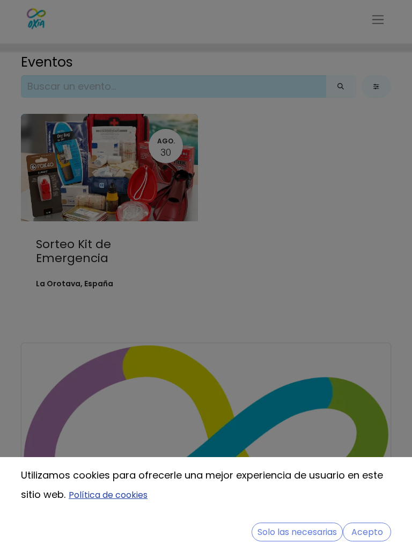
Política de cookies (108, 495)
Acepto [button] (367, 532)
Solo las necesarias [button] (297, 532)
